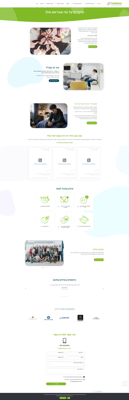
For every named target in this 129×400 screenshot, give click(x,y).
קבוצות (67, 3)
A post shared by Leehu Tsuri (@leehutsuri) (40, 178)
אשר (69, 398)
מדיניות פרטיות (63, 398)
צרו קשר (42, 3)
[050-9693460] (64, 340)
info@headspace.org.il (64, 348)
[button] (26, 253)
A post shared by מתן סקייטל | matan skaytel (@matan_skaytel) (85, 178)
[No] (127, 396)
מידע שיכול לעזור (64, 188)
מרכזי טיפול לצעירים (89, 3)
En (37, 3)
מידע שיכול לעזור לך (77, 3)
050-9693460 (64, 345)
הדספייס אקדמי (60, 3)
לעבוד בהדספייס (49, 3)
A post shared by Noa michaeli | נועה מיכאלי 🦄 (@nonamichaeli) (61, 178)
